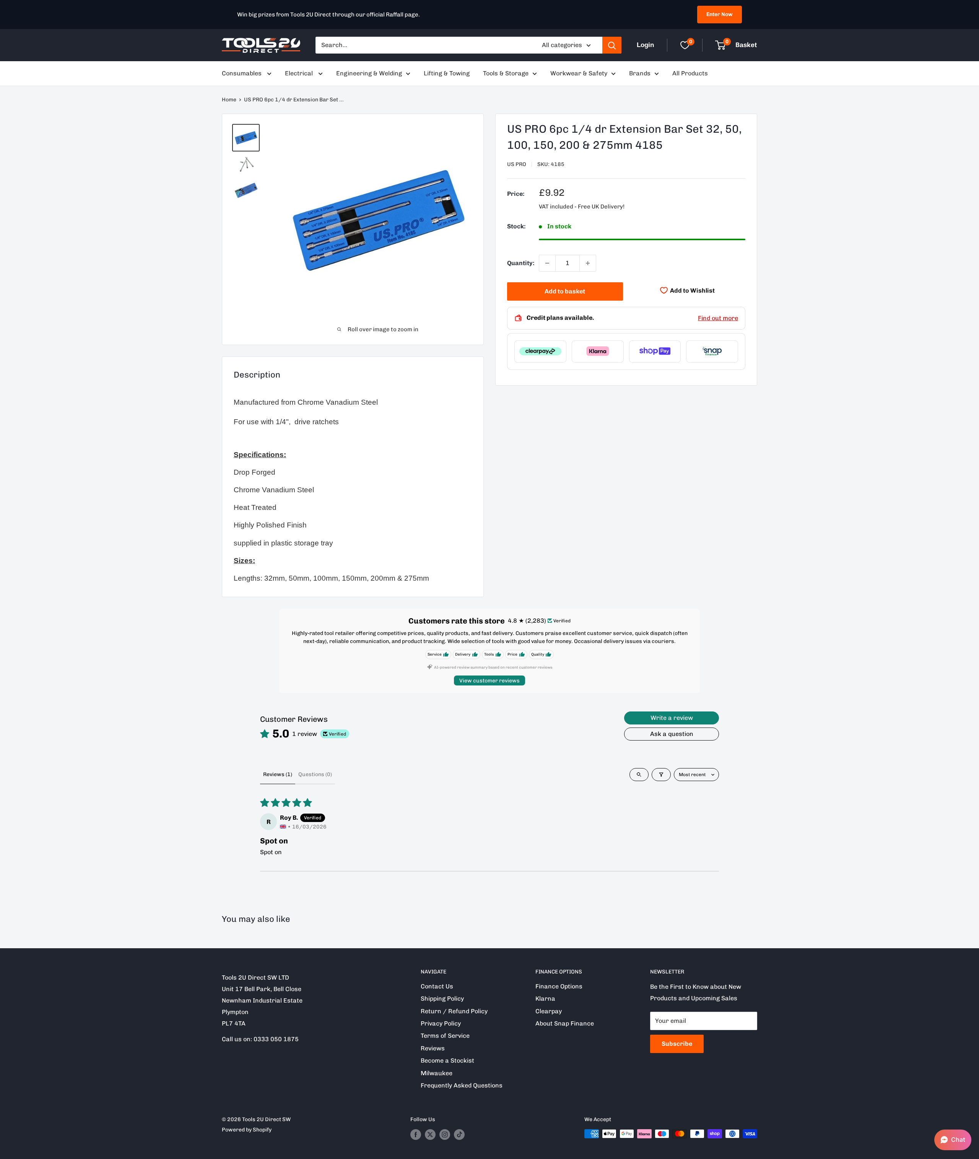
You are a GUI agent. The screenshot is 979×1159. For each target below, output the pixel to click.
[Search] (611, 45)
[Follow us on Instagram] (444, 1134)
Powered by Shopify (247, 1129)
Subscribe (677, 1043)
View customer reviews (489, 680)
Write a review (671, 717)
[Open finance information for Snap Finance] (712, 351)
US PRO (516, 164)
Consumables (242, 73)
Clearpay (548, 1011)
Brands (639, 73)
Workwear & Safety (578, 73)
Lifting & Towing (447, 73)
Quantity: (520, 263)
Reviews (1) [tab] (277, 774)
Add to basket (565, 291)
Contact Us (437, 986)
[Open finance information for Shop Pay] (655, 351)
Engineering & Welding (369, 73)
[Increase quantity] (588, 263)
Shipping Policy (442, 998)
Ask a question (671, 733)
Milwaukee (436, 1073)
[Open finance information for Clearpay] (540, 351)
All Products (690, 73)
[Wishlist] (685, 45)
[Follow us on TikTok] (459, 1134)
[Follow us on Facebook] (415, 1134)
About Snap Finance (564, 1023)
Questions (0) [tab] (315, 774)
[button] (952, 1139)
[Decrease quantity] (547, 263)
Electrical (299, 73)
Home (229, 99)
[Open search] (639, 774)
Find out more (718, 318)
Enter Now (719, 14)
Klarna (545, 998)
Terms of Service (445, 1035)
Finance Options (558, 986)
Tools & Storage (506, 73)
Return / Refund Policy (454, 1011)
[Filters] (661, 774)
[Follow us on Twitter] (430, 1134)
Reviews (433, 1048)
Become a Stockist (447, 1060)
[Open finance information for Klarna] (598, 351)
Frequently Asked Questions (462, 1085)
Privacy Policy (441, 1023)
